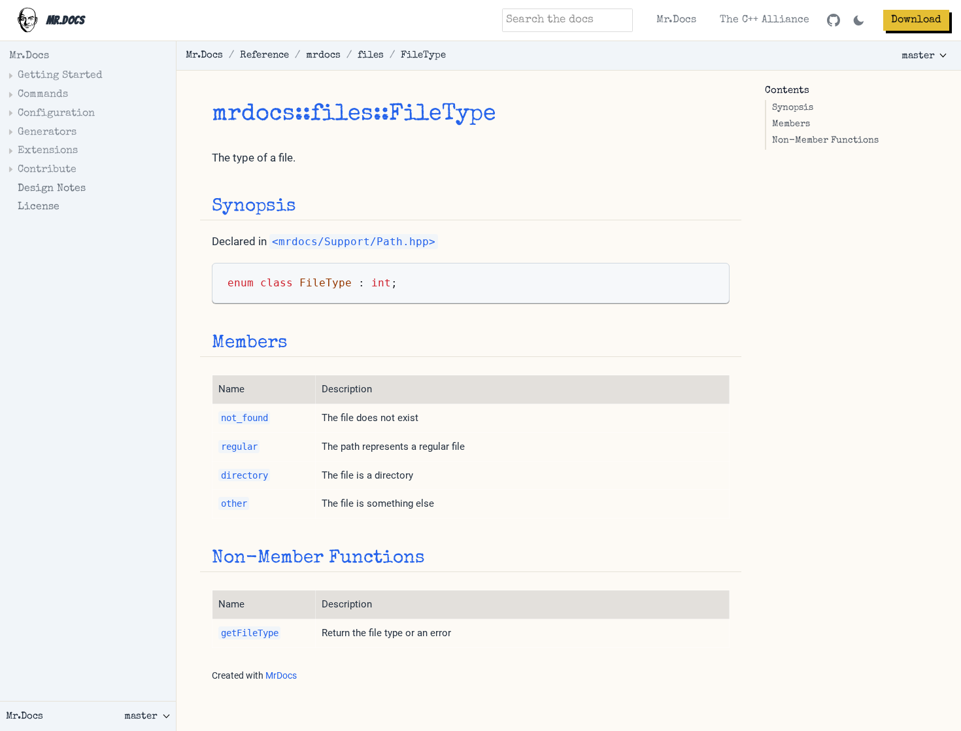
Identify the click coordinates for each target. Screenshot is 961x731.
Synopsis (792, 108)
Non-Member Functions (825, 141)
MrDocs (281, 675)
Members (791, 124)
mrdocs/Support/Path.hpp (353, 241)
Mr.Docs (676, 20)
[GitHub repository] (833, 20)
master (918, 56)
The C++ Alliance (764, 20)
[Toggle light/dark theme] (858, 20)
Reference (264, 55)
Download (916, 20)
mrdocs (323, 55)
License (38, 207)
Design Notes (52, 189)
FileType (423, 55)
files (371, 55)
